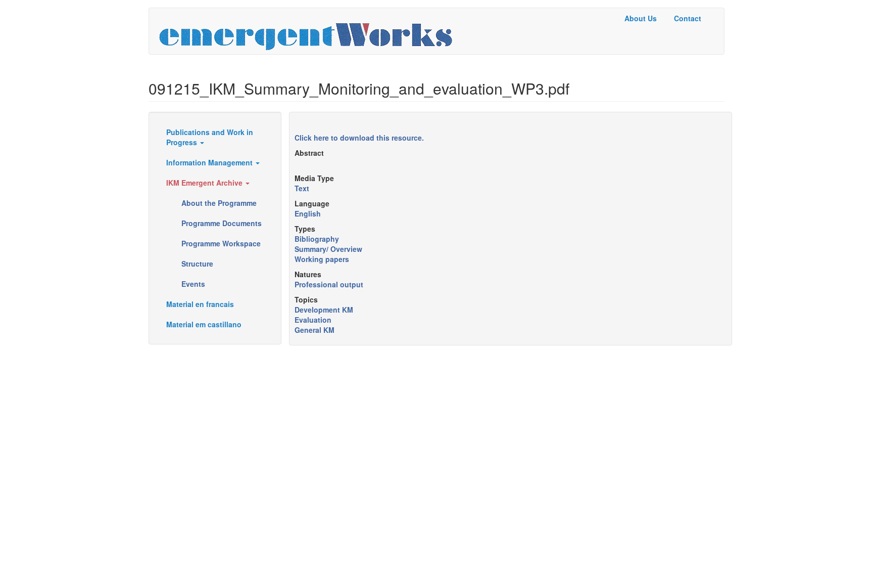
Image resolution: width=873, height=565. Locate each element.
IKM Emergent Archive (205, 183)
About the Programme (219, 203)
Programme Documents (221, 223)
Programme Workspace (221, 243)
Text (302, 188)
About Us (640, 18)
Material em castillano (203, 324)
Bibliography (317, 239)
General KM (314, 330)
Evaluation (313, 320)
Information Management (210, 162)
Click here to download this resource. (359, 138)
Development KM (324, 310)
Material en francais (200, 304)
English (308, 213)
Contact (687, 18)
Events (193, 284)
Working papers (322, 259)
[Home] (309, 31)
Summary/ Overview (328, 249)
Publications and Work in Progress (209, 137)
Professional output (329, 284)
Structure (197, 263)
